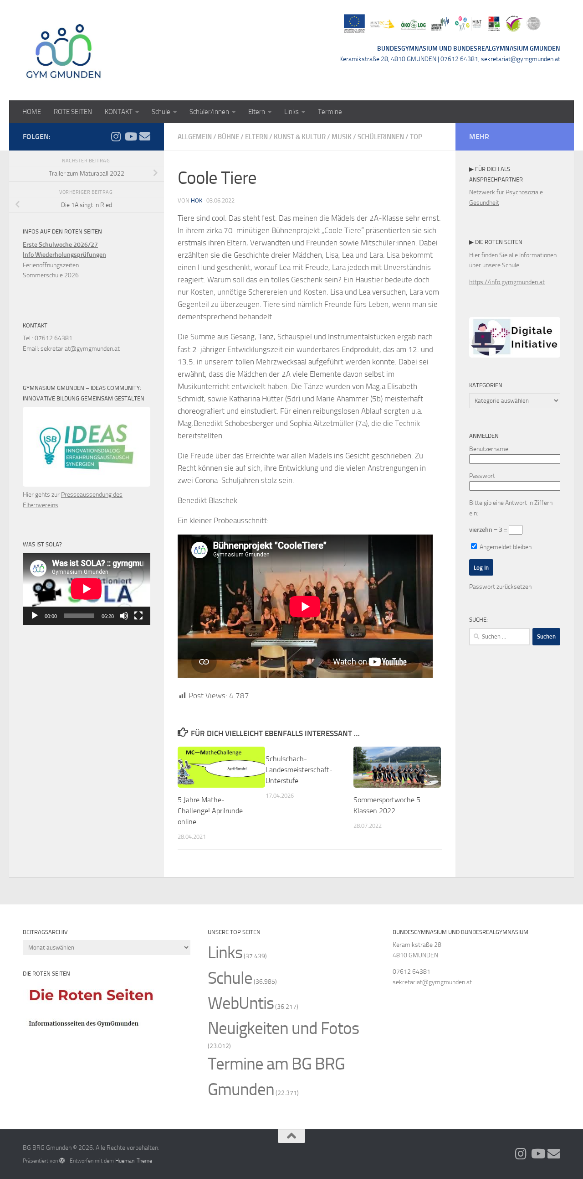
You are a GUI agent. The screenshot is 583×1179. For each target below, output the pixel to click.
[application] (86, 589)
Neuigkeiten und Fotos (283, 1028)
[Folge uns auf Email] (144, 136)
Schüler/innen (209, 112)
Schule (161, 112)
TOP (416, 137)
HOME (31, 112)
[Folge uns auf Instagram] (115, 136)
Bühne (228, 137)
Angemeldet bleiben (505, 547)
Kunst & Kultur (300, 137)
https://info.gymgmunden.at (507, 282)
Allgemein (195, 137)
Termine (330, 112)
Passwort (482, 476)
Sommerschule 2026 (51, 275)
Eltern (256, 112)
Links (291, 112)
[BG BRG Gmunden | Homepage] (64, 50)
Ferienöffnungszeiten (51, 265)
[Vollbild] (138, 615)
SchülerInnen (381, 137)
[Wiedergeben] (34, 615)
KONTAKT (119, 112)
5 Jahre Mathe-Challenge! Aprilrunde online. (210, 810)
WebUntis (241, 1003)
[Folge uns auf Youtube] (130, 136)
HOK (196, 200)
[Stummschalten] (123, 615)
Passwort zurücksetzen (500, 587)
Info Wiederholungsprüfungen (64, 255)
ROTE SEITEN (73, 112)
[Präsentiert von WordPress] (62, 1160)
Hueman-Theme (133, 1160)
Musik (342, 137)
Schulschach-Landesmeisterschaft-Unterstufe (299, 769)
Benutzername (488, 449)
